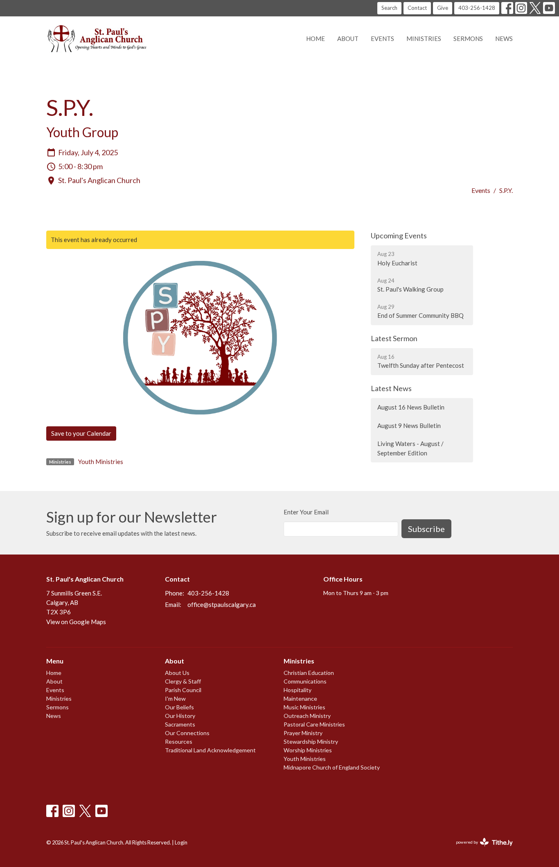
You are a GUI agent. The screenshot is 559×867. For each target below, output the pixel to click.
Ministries (423, 38)
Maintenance (300, 698)
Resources (178, 741)
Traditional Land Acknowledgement (210, 750)
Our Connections (187, 732)
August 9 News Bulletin (409, 425)
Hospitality (297, 689)
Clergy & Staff (183, 681)
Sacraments (180, 724)
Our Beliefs (179, 707)
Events (382, 38)
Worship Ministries (308, 750)
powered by (480, 849)
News (504, 38)
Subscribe (426, 529)
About (347, 38)
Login (181, 842)
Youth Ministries (100, 461)
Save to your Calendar (81, 433)
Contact (417, 8)
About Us (177, 672)
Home (315, 38)
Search (389, 8)
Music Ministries (304, 707)
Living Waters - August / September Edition (410, 448)
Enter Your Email (306, 512)
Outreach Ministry (307, 715)
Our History (180, 715)
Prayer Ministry (303, 732)
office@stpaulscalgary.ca (221, 604)
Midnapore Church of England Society (332, 767)
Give (442, 8)
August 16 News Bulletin (410, 407)
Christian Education (309, 672)
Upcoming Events (399, 235)
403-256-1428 (476, 8)
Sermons (468, 38)
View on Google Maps (76, 621)
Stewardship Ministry (311, 741)
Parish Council (183, 689)
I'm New (175, 698)
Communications (305, 681)
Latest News (391, 388)
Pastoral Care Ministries (314, 724)
